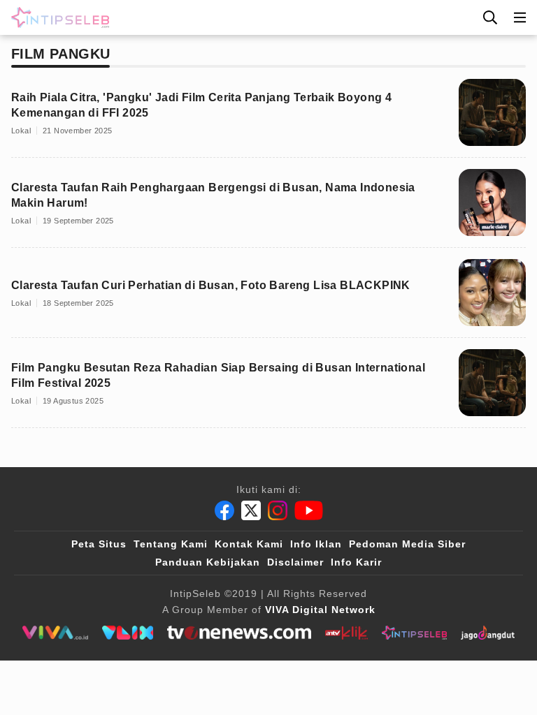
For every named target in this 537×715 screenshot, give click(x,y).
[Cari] (490, 17)
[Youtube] (308, 510)
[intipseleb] (414, 633)
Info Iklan (316, 544)
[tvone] (238, 633)
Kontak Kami (249, 544)
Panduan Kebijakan (207, 562)
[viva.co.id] (54, 633)
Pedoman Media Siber (407, 544)
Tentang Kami (171, 544)
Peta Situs (99, 544)
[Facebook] (224, 510)
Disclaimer (295, 562)
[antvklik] (346, 633)
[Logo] (57, 17)
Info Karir (356, 562)
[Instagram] (277, 510)
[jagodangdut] (488, 633)
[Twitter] (251, 510)
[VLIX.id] (128, 633)
